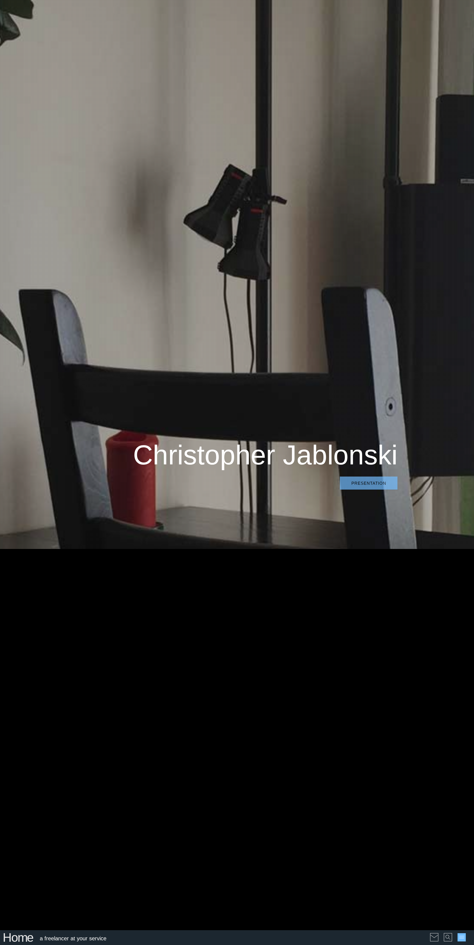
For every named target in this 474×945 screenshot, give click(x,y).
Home (18, 937)
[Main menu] (462, 937)
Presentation (368, 483)
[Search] (448, 933)
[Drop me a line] (434, 933)
